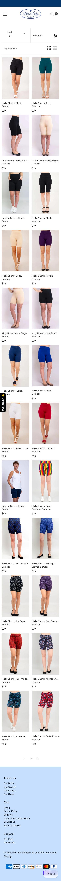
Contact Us (9, 821)
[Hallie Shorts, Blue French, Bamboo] (15, 538)
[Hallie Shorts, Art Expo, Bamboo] (15, 596)
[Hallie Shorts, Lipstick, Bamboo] (45, 423)
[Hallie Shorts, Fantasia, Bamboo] (15, 711)
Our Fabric (9, 790)
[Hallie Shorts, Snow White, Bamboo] (15, 423)
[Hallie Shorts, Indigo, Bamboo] (15, 366)
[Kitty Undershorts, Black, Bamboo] (45, 308)
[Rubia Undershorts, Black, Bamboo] (15, 135)
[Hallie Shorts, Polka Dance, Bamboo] (45, 711)
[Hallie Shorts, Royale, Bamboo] (45, 250)
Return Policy (10, 811)
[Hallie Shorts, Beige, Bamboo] (15, 250)
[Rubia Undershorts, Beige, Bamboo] (45, 135)
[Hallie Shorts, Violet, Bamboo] (45, 365)
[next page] (37, 758)
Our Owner (9, 786)
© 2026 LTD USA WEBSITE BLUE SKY (23, 852)
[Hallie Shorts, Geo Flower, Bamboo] (45, 596)
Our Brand (9, 783)
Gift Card (8, 839)
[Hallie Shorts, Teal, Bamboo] (45, 78)
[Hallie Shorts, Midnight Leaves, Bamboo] (45, 538)
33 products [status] (10, 48)
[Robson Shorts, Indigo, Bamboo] (15, 481)
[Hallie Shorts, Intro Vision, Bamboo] (15, 654)
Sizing (7, 807)
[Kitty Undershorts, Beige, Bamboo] (15, 308)
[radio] (49, 48)
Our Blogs (9, 794)
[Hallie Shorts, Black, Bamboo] (15, 78)
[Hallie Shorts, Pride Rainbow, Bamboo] (45, 481)
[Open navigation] (5, 14)
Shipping (8, 814)
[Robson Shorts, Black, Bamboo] (15, 193)
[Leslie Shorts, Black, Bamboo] (45, 193)
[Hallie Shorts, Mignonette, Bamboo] (45, 654)
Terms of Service (12, 825)
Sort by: (9, 34)
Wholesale (9, 842)
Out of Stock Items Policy (17, 818)
